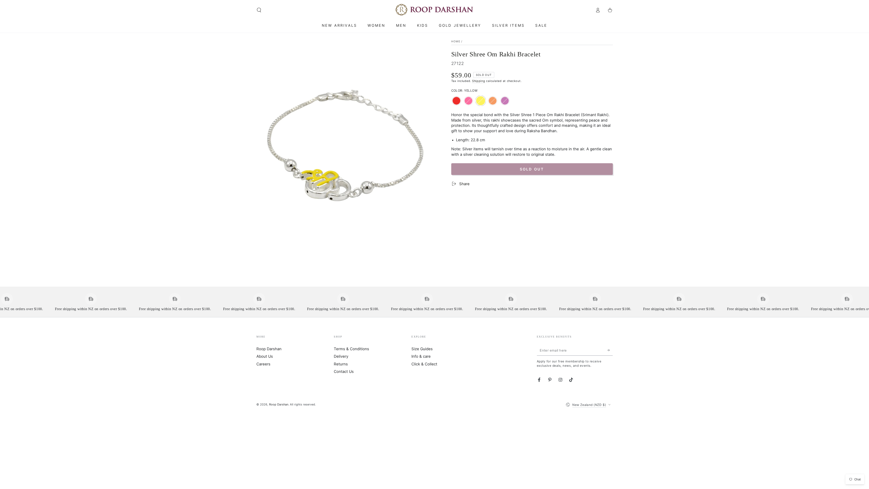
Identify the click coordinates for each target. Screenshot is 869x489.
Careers (263, 364)
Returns (341, 364)
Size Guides (422, 349)
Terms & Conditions (351, 349)
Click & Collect (424, 364)
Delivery (341, 356)
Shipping (478, 81)
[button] (259, 10)
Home (455, 41)
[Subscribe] (610, 350)
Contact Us (344, 371)
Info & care (421, 356)
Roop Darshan (269, 349)
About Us (264, 356)
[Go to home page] (434, 10)
